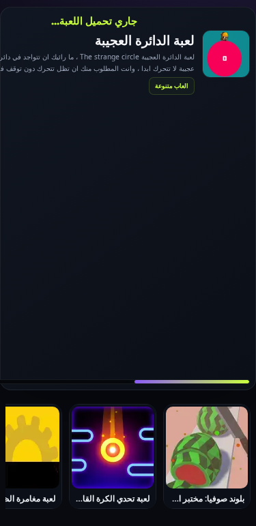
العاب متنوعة (171, 85)
